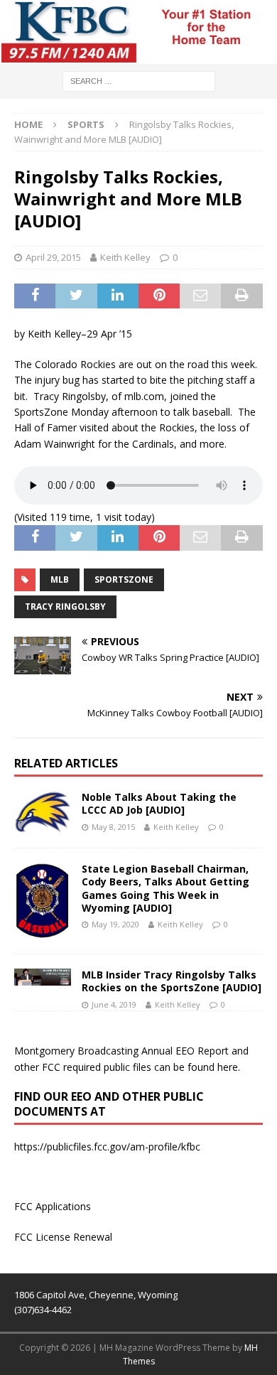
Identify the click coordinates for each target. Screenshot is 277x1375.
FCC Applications (52, 1206)
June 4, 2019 (114, 1004)
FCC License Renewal (63, 1237)
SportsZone (123, 579)
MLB (59, 579)
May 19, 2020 (115, 924)
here (227, 1067)
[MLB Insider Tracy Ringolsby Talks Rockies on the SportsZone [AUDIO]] (42, 977)
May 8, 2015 (113, 826)
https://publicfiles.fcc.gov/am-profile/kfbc (107, 1146)
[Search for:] (139, 80)
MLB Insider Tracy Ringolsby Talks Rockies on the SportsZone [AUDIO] (171, 981)
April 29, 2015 (53, 257)
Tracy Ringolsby (65, 606)
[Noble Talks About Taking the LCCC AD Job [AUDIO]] (42, 812)
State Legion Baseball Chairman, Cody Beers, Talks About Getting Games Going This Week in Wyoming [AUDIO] (165, 888)
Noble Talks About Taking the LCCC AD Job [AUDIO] (159, 803)
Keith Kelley (125, 257)
